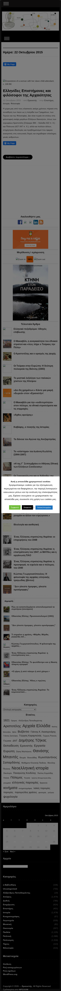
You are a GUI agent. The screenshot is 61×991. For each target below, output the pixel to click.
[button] (15, 507)
